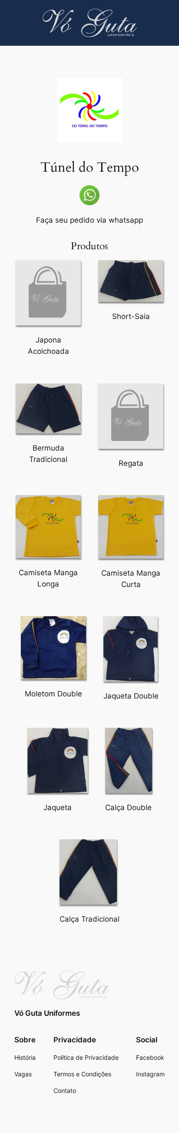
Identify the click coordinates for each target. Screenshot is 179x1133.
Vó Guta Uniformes (47, 1013)
